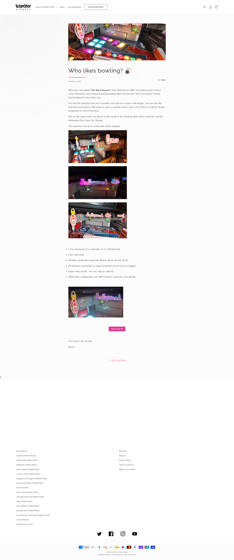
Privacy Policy (125, 460)
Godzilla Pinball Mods (26, 455)
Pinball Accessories (24, 524)
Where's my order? (127, 469)
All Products (21, 451)
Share (163, 80)
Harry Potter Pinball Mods (27, 469)
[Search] (204, 7)
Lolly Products (22, 520)
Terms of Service (126, 465)
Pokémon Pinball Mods (26, 465)
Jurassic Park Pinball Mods (28, 474)
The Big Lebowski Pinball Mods (30, 497)
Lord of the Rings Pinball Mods (30, 483)
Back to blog (119, 360)
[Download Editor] (84, 5)
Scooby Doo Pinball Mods (27, 510)
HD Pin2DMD (22, 488)
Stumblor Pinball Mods (120, 552)
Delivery (123, 451)
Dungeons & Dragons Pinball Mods (31, 478)
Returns (122, 455)
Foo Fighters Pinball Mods (27, 506)
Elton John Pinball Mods (27, 492)
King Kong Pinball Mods (27, 460)
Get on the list (117, 329)
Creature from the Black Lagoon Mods (33, 515)
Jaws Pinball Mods (24, 501)
